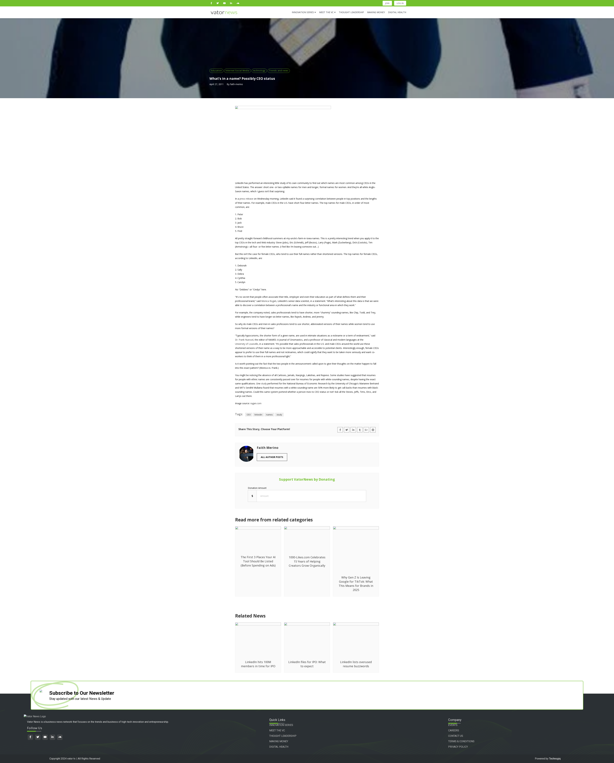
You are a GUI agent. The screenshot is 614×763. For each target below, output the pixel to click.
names (269, 414)
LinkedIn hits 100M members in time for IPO (258, 664)
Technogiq (555, 758)
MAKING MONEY (278, 741)
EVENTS (452, 725)
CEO (249, 414)
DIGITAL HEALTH (278, 746)
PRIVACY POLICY (458, 746)
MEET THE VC (277, 730)
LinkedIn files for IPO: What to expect (307, 664)
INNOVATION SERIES (281, 725)
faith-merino (236, 84)
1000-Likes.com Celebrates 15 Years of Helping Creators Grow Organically (307, 561)
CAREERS (453, 730)
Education (216, 70)
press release (246, 198)
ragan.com (255, 403)
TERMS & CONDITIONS (461, 741)
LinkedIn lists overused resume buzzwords (356, 664)
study (264, 383)
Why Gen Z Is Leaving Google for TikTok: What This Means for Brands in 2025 (356, 583)
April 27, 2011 (216, 84)
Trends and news (278, 70)
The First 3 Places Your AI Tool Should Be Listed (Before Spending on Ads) (258, 561)
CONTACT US (455, 735)
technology (259, 70)
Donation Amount (257, 487)
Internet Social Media (237, 70)
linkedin (258, 414)
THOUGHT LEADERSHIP (282, 735)
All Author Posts (272, 457)
